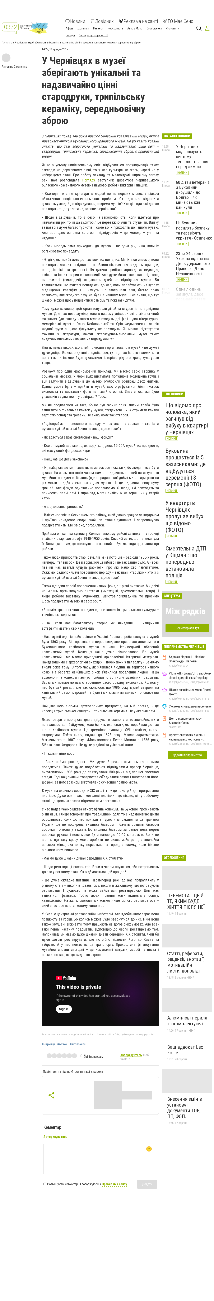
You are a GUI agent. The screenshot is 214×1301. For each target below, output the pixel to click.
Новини (77, 21)
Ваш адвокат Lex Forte (185, 1050)
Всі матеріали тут (187, 628)
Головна (6, 42)
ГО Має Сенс (180, 21)
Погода (70, 35)
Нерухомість (115, 28)
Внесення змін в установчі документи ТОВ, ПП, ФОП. (184, 1107)
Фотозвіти (172, 28)
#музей (62, 1044)
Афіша (69, 28)
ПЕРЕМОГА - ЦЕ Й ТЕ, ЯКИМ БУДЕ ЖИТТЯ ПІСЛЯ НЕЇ (186, 901)
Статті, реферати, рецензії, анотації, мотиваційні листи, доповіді (185, 962)
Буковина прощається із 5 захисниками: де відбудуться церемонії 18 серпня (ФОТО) (186, 467)
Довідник (104, 21)
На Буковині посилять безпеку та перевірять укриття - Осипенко (194, 230)
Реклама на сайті (141, 21)
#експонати (77, 1044)
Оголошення (154, 28)
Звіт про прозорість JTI (93, 35)
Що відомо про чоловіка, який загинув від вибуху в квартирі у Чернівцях (187, 419)
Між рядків (185, 611)
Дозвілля (83, 28)
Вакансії (98, 28)
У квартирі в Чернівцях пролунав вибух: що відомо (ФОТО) (185, 516)
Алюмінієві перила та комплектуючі (187, 1021)
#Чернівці (48, 1044)
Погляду (88, 180)
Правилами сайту (114, 1184)
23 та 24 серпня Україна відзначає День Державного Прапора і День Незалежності (193, 263)
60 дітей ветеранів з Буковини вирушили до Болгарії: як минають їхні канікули (193, 195)
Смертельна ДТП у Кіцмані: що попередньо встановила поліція (186, 562)
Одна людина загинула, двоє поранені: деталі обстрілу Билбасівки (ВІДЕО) (194, 299)
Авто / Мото (135, 28)
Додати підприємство (187, 755)
